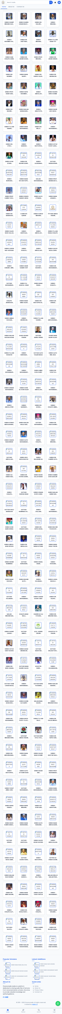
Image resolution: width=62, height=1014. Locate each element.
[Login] (55, 2)
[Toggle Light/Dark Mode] (59, 2)
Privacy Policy (39, 990)
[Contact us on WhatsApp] (58, 1003)
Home (4, 7)
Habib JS (35, 1004)
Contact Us (20, 7)
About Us (11, 7)
